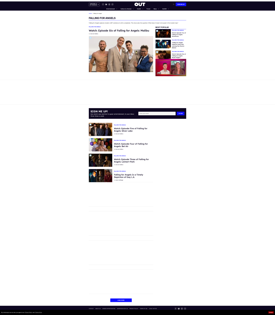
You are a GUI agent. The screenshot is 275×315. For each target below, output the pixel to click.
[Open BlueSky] (106, 4)
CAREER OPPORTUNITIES (108, 308)
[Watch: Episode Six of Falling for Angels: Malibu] (121, 54)
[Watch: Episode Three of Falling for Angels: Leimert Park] (100, 160)
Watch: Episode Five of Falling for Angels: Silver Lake (130, 129)
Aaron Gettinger (119, 180)
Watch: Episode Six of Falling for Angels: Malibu (119, 30)
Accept (271, 312)
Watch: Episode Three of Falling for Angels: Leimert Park (131, 160)
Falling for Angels (95, 26)
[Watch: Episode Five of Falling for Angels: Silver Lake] (100, 129)
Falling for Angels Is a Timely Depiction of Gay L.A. (128, 175)
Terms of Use (38, 312)
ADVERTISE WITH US (122, 308)
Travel (148, 9)
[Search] (174, 4)
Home (90, 13)
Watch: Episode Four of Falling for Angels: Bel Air (131, 145)
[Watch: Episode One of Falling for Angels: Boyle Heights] (163, 54)
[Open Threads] (109, 4)
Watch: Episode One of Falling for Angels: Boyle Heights (179, 55)
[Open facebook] (103, 4)
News (155, 9)
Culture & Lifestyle (126, 9)
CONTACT (91, 308)
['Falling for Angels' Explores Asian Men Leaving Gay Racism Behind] (163, 44)
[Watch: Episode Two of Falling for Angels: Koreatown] (163, 33)
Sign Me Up (180, 4)
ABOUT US (98, 308)
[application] (170, 67)
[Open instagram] (112, 4)
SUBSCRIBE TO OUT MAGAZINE (93, 4)
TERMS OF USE (143, 308)
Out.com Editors (94, 33)
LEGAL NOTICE (153, 308)
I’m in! (181, 113)
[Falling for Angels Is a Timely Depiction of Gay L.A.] (100, 175)
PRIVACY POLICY (133, 308)
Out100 (164, 9)
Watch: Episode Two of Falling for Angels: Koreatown (179, 34)
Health (139, 9)
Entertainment (110, 9)
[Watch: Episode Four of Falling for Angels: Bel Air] (100, 144)
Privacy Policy (28, 312)
